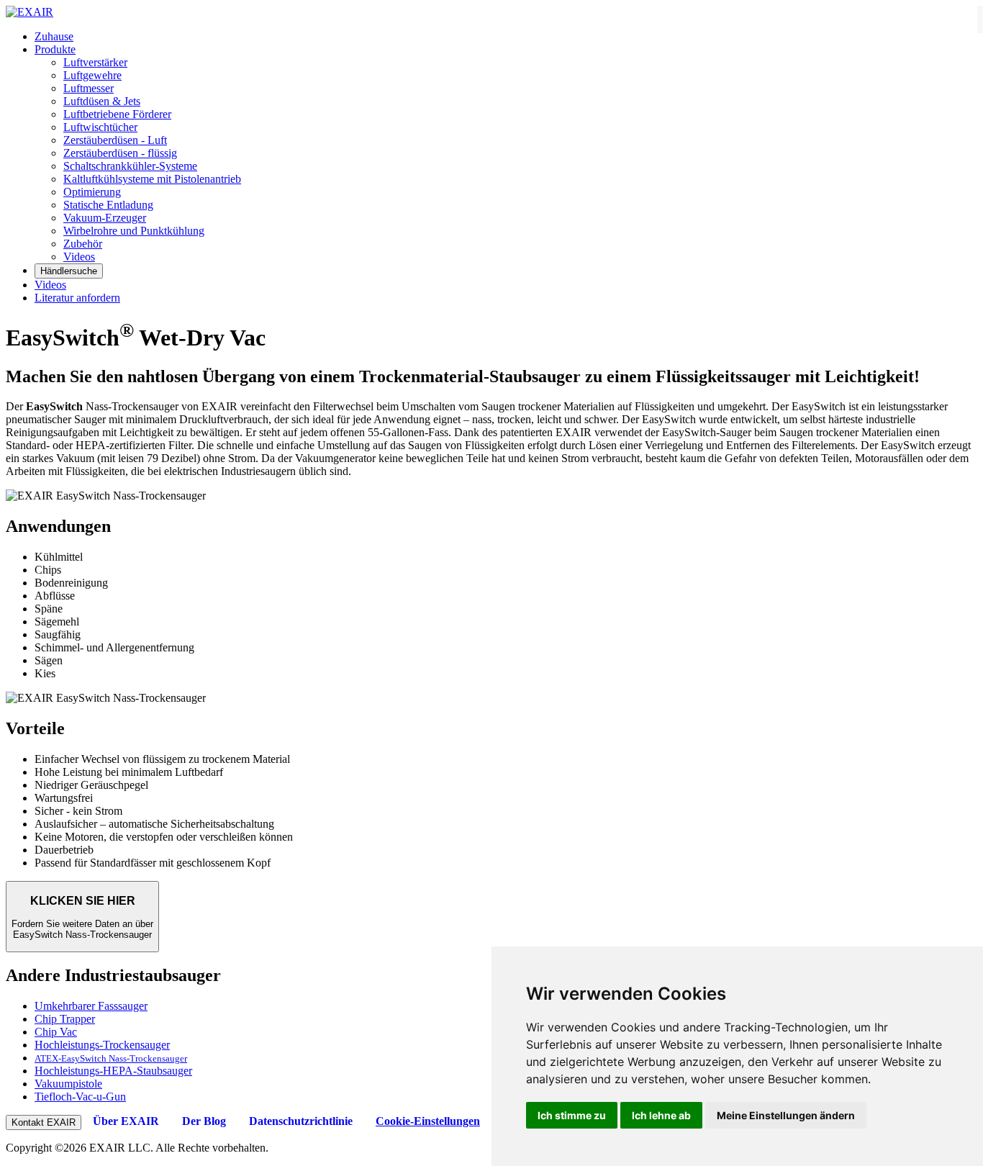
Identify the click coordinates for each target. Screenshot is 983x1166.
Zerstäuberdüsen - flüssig (120, 153)
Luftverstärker (95, 62)
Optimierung (92, 192)
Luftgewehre (92, 75)
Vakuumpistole (68, 1083)
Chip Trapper (65, 1019)
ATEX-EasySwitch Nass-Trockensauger (111, 1059)
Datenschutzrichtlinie (301, 1121)
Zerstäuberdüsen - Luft (115, 140)
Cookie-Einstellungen (428, 1121)
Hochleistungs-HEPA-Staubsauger (113, 1071)
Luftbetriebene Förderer (117, 114)
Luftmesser (88, 88)
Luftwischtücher (100, 127)
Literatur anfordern (77, 298)
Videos (79, 256)
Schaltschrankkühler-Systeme (130, 166)
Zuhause (54, 36)
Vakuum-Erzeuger (104, 218)
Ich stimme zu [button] (572, 1115)
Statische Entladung (108, 205)
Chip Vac (56, 1032)
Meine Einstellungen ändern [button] (786, 1115)
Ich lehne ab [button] (661, 1115)
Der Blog (204, 1121)
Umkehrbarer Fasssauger (91, 1006)
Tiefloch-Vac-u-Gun (80, 1096)
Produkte (55, 49)
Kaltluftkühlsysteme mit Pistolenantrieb (152, 179)
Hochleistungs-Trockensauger (102, 1045)
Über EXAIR (126, 1121)
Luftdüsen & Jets (101, 101)
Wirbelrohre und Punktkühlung (133, 231)
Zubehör (82, 244)
